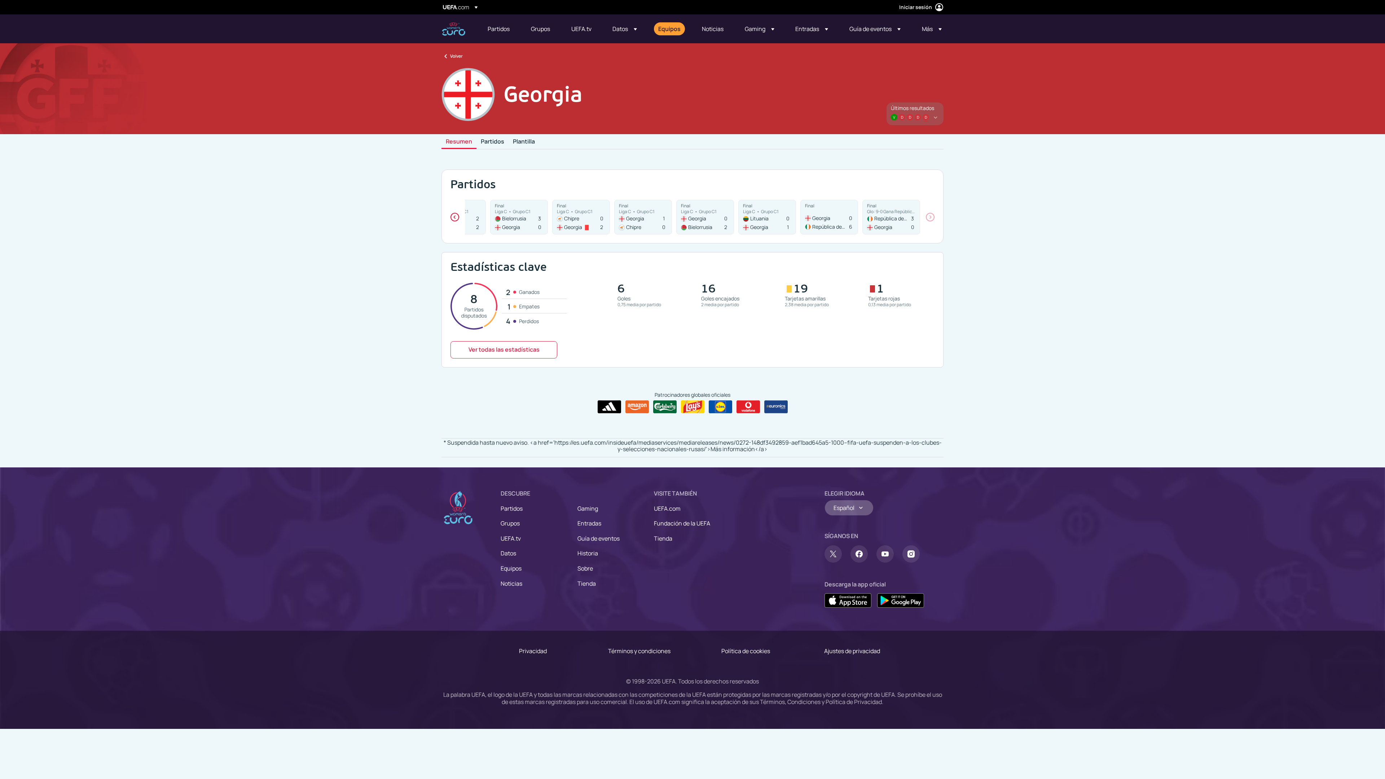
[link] (498, 29)
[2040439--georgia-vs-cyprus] (643, 217)
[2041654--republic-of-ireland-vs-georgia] (891, 217)
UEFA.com (667, 508)
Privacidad (533, 651)
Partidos (492, 141)
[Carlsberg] (665, 406)
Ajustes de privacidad (852, 651)
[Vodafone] (748, 406)
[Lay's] (692, 406)
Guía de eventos (598, 538)
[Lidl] (720, 406)
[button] (625, 29)
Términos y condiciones (639, 651)
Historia (587, 553)
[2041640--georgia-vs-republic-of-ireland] (829, 217)
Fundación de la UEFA (682, 523)
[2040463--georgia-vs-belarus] (705, 217)
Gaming (587, 508)
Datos (508, 553)
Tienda (586, 583)
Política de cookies (745, 651)
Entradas (589, 523)
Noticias (511, 583)
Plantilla (524, 141)
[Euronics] (776, 406)
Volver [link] (456, 56)
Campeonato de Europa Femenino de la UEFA (453, 29)
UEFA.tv (511, 538)
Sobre (585, 568)
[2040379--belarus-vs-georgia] (519, 217)
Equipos (511, 568)
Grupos (510, 523)
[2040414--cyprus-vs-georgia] (581, 217)
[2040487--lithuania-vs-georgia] (767, 217)
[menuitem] (500, 29)
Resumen (459, 141)
